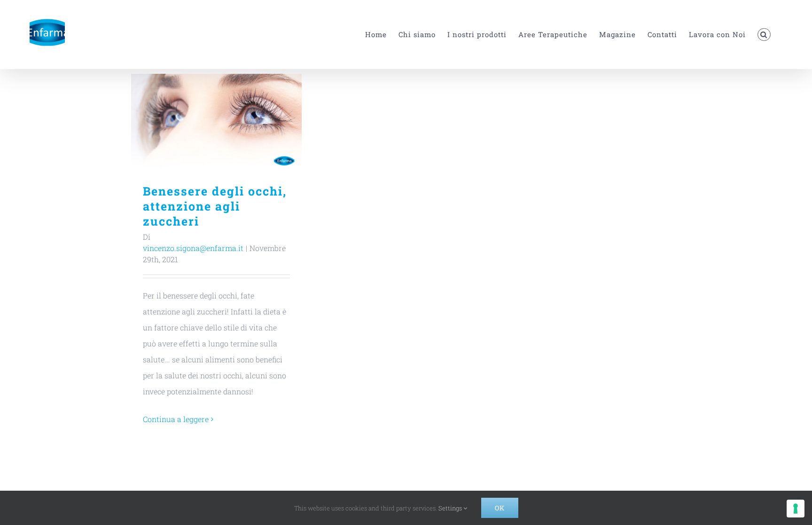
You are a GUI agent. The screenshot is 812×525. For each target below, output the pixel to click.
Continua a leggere (176, 419)
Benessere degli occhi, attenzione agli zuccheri (216, 122)
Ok (500, 507)
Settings (450, 508)
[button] (764, 34)
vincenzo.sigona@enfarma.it (193, 248)
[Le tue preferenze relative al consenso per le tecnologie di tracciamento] (795, 508)
